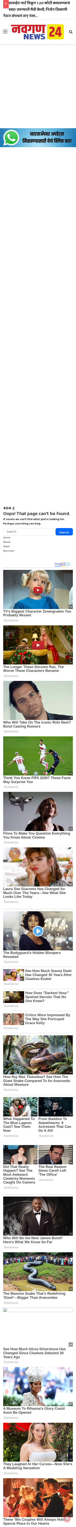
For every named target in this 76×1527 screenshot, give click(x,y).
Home (6, 537)
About (7, 542)
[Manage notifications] (67, 1518)
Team (6, 546)
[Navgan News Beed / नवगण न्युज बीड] (38, 31)
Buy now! (8, 551)
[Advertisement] (38, 86)
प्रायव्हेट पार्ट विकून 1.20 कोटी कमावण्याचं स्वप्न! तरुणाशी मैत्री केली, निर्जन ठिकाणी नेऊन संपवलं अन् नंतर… (36, 9)
